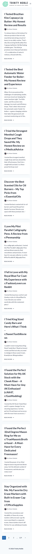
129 (20, 538)
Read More (9, 58)
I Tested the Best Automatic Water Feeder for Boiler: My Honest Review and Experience (14, 77)
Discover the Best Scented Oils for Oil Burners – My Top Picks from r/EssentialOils (15, 189)
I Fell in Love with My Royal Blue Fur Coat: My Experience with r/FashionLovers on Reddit (16, 279)
